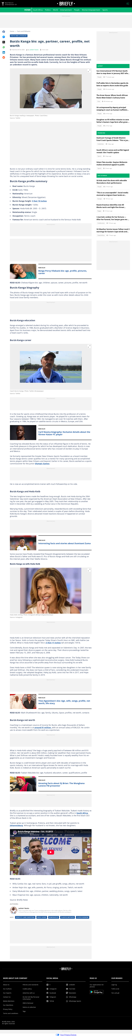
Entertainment (66, 10)
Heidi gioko (41, 917)
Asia (99, 101)
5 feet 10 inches (39, 201)
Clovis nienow (82, 917)
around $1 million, (43, 727)
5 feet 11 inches (53, 642)
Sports (105, 10)
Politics (48, 10)
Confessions (101, 223)
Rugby (99, 211)
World (55, 10)
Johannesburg (16, 825)
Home (27, 9)
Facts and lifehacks (23, 31)
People (77, 10)
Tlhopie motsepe (67, 917)
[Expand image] (89, 71)
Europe (100, 199)
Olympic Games (42, 463)
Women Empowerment (91, 10)
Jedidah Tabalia (34, 50)
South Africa (38, 10)
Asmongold (53, 917)
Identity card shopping (25, 917)
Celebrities (101, 144)
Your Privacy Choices (68, 1035)
